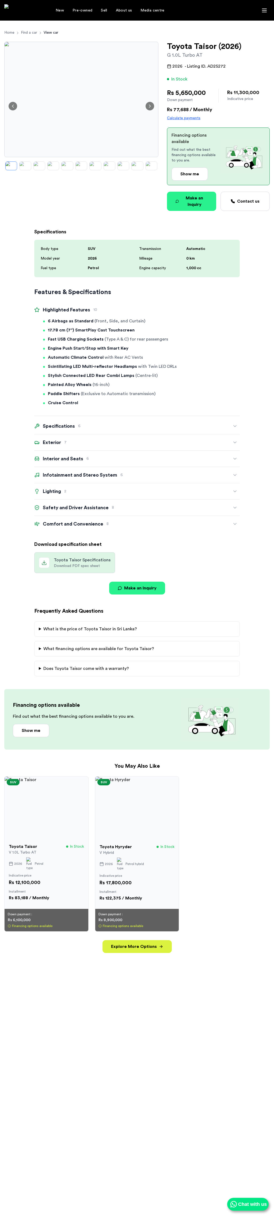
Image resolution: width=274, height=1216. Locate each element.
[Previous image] (13, 106)
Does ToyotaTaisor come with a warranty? (86, 668)
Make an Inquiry (194, 201)
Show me (189, 174)
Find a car (29, 32)
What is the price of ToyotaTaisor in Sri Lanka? (90, 629)
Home (9, 32)
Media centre (152, 10)
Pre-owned (82, 10)
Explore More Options (134, 946)
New (60, 10)
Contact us (248, 201)
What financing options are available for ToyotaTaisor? (98, 649)
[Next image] (150, 106)
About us (124, 10)
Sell (104, 10)
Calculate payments (183, 118)
